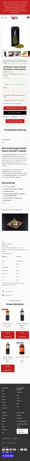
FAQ (3, 424)
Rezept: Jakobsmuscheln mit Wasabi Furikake (12, 210)
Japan (3, 391)
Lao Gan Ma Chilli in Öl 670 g (22, 358)
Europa (3, 396)
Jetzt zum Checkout (15, 113)
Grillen (3, 402)
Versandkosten (13, 74)
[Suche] (5, 18)
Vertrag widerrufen (21, 431)
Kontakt (3, 427)
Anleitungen (19, 392)
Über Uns (4, 421)
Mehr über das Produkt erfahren (15, 121)
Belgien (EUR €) (6, 438)
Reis (17, 406)
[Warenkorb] (27, 18)
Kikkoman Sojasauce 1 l (7, 323)
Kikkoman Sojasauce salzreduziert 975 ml (8, 358)
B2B (3, 432)
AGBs (18, 427)
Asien (3, 393)
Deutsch (15, 438)
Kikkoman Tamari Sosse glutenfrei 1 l (22, 324)
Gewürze (4, 405)
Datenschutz (19, 418)
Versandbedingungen (21, 421)
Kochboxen (4, 408)
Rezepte (4, 418)
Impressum (19, 415)
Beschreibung (6, 139)
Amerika (4, 399)
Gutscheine (4, 430)
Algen (18, 395)
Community (4, 415)
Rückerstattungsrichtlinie (22, 424)
